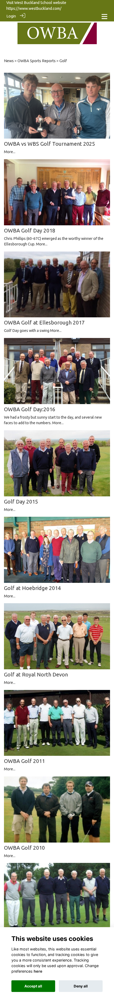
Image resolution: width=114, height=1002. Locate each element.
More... (9, 152)
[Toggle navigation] (104, 16)
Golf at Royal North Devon (36, 674)
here (38, 971)
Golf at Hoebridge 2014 (32, 588)
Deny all (81, 986)
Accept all (33, 986)
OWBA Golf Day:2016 (29, 409)
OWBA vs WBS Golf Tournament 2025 (49, 144)
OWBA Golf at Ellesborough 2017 (44, 322)
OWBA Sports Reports (36, 61)
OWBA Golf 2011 (24, 761)
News (9, 61)
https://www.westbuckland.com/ (34, 8)
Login (11, 16)
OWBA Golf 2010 (24, 848)
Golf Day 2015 (21, 501)
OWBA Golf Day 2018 (29, 230)
